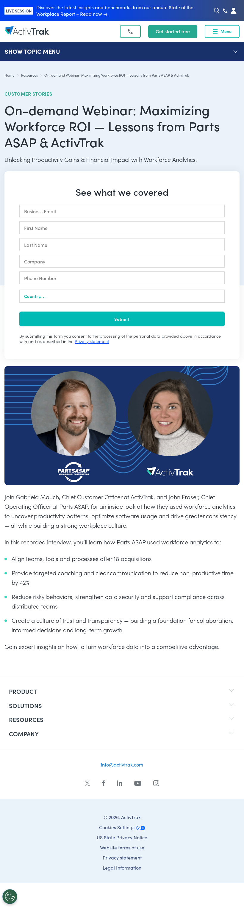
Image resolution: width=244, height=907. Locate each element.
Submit (122, 319)
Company (24, 734)
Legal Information (122, 868)
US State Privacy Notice (122, 837)
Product (23, 691)
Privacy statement (92, 341)
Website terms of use (122, 847)
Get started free (173, 31)
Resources (29, 75)
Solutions (25, 705)
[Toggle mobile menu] (215, 31)
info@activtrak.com (122, 764)
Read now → (94, 14)
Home (9, 75)
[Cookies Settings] (9, 896)
